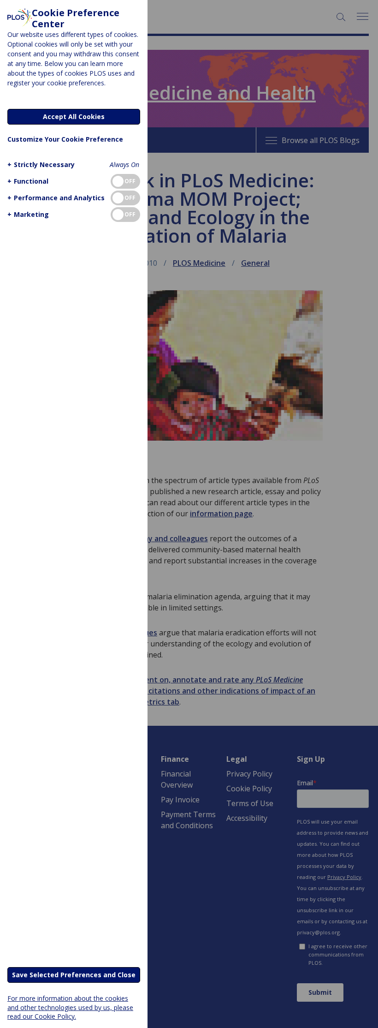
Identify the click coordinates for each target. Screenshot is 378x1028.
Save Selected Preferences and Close (74, 974)
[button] (41, 164)
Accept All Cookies (74, 116)
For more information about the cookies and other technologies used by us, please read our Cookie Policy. (70, 1007)
